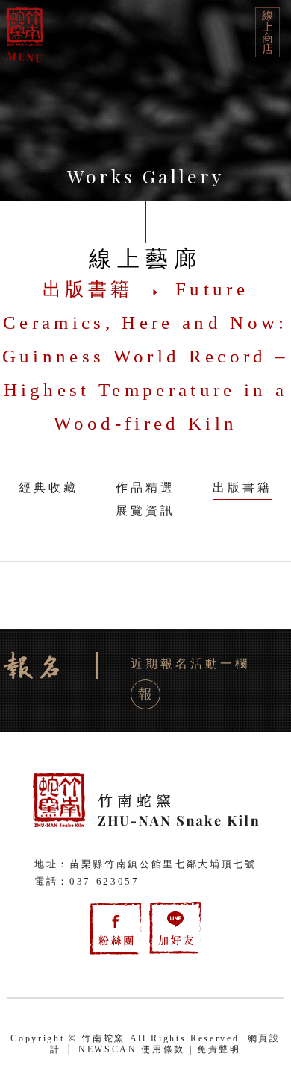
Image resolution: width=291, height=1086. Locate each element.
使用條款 (163, 1049)
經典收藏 (48, 487)
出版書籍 (242, 487)
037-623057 (104, 881)
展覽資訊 (145, 510)
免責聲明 (219, 1049)
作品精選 (145, 487)
